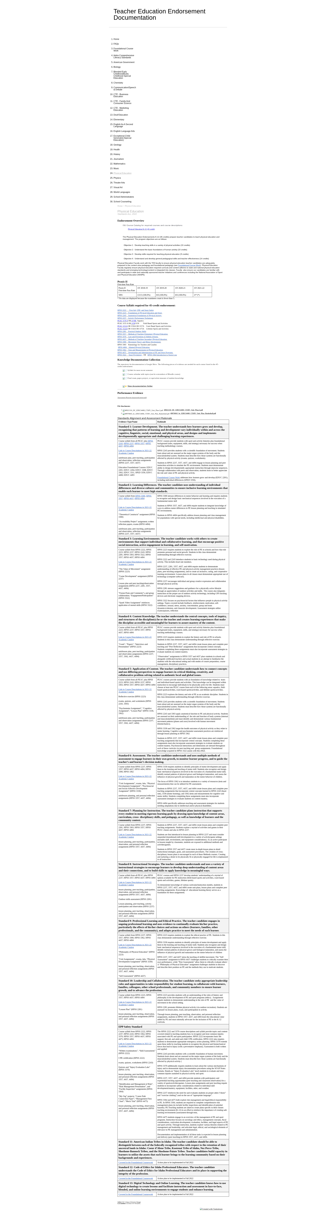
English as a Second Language (123, 125)
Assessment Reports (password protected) (132, 398)
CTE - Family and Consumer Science (122, 102)
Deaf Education (121, 115)
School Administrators (124, 197)
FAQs (116, 44)
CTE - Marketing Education (121, 109)
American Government (124, 62)
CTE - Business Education (121, 95)
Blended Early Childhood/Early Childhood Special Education (122, 75)
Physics (117, 178)
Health (117, 149)
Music (116, 168)
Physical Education (123, 173)
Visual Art (118, 187)
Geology (117, 145)
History (117, 154)
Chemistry (118, 83)
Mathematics (119, 164)
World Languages (122, 192)
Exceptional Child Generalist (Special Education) (122, 138)
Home (116, 39)
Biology (117, 67)
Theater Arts (119, 183)
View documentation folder (140, 386)
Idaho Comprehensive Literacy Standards (124, 56)
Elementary (119, 119)
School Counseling (122, 201)
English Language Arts (124, 131)
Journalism (119, 159)
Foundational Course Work (123, 49)
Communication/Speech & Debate (125, 88)
